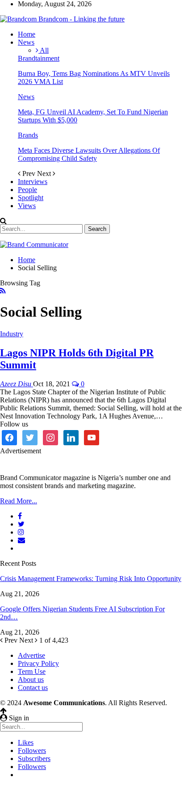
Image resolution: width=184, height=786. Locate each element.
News (26, 42)
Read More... (18, 501)
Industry (11, 334)
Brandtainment (38, 58)
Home (26, 34)
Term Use (32, 671)
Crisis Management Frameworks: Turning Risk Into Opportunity (90, 578)
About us (31, 679)
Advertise (31, 655)
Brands (28, 135)
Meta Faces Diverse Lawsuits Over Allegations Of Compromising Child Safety (89, 154)
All (43, 50)
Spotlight (30, 197)
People (27, 189)
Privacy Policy (38, 663)
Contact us (33, 687)
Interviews (32, 181)
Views (27, 205)
